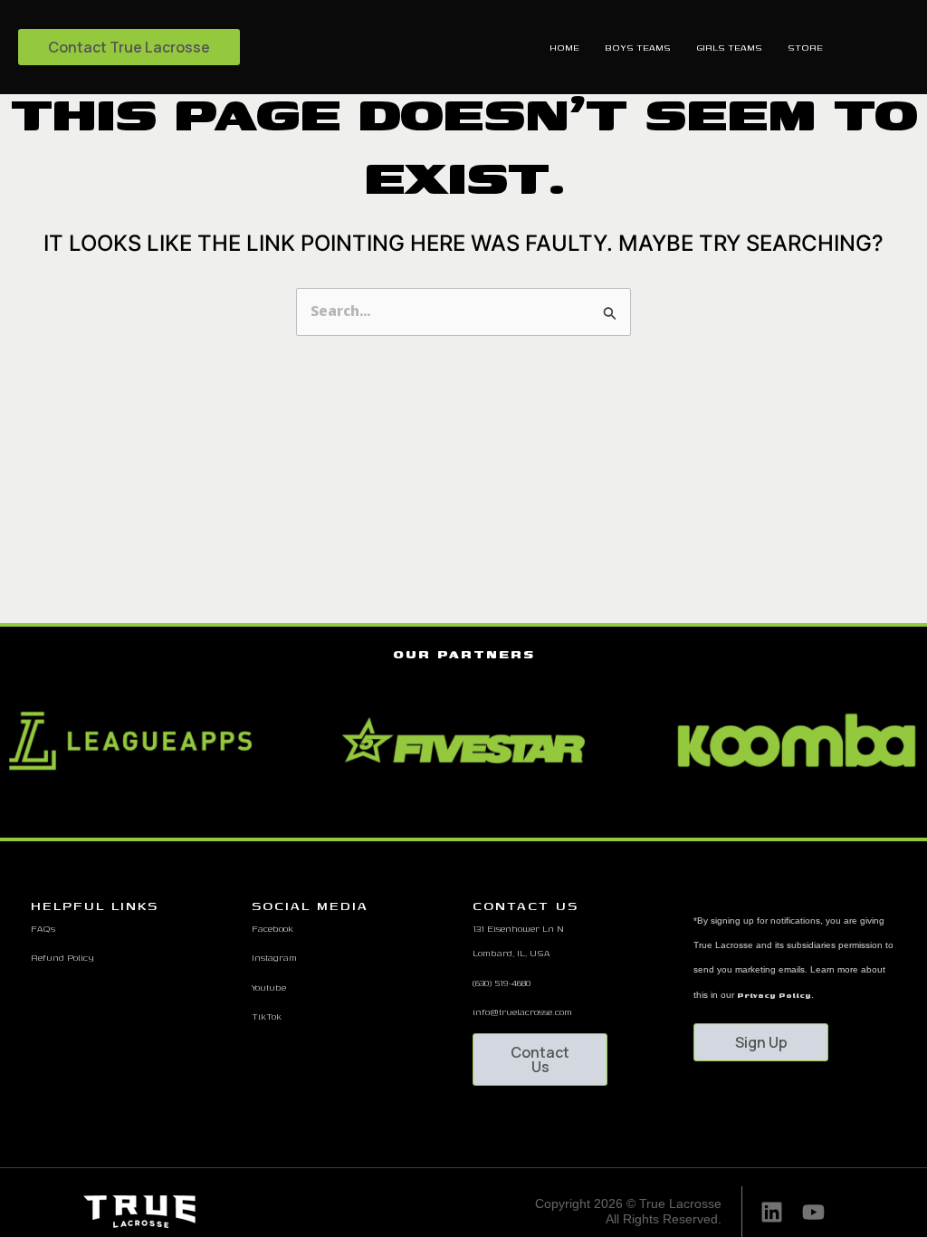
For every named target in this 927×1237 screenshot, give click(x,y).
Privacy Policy (774, 995)
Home (564, 47)
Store (805, 47)
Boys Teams (638, 47)
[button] (431, 814)
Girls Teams (729, 47)
